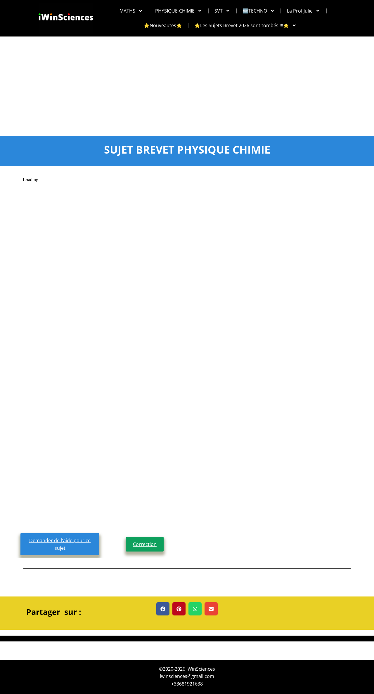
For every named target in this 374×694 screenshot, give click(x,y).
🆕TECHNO (255, 11)
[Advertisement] (187, 80)
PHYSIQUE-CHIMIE (175, 11)
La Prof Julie (300, 11)
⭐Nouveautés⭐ (163, 25)
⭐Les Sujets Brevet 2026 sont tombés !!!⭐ (241, 25)
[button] (162, 608)
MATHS (127, 11)
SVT (218, 11)
